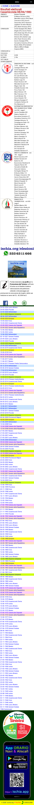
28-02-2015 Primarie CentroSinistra (12, 379)
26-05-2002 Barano (6, 462)
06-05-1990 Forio (6, 534)
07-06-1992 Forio (6, 521)
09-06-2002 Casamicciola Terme (11, 469)
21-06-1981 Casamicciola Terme (11, 570)
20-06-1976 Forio (6, 597)
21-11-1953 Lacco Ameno (9, 673)
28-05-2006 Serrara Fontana (9, 446)
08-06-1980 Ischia (6, 581)
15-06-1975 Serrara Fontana (9, 608)
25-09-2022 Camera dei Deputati (11, 325)
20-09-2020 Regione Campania (10, 343)
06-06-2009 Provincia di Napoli (10, 417)
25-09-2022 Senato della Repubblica (12, 327)
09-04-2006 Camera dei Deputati (11, 442)
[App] (17, 770)
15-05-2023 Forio (6, 321)
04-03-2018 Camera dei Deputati (11, 354)
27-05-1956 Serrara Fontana (9, 671)
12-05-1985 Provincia (7, 561)
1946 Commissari (6, 709)
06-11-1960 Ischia (6, 653)
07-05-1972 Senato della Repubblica (12, 615)
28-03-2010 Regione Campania (10, 415)
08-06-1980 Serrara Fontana (9, 586)
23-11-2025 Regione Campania (10, 314)
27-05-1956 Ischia (6, 666)
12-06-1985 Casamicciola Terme (11, 547)
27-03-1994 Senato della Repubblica (12, 507)
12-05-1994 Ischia (6, 503)
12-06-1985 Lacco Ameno (9, 556)
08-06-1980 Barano (6, 577)
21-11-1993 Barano (6, 509)
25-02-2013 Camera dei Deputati (11, 390)
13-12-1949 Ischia (6, 691)
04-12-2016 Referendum (8, 366)
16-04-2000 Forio (6, 480)
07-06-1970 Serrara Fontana (9, 628)
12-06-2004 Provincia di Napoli (10, 458)
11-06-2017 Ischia (6, 359)
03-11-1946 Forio (6, 700)
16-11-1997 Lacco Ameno (9, 496)
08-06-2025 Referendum (8, 316)
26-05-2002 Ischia (6, 464)
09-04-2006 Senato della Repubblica (12, 444)
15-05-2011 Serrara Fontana (9, 411)
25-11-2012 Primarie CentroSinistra (12, 395)
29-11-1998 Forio (6, 489)
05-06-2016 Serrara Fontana (9, 368)
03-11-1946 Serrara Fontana (9, 707)
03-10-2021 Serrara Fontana (9, 336)
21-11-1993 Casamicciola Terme (11, 512)
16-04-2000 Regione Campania (10, 482)
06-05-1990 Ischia (6, 536)
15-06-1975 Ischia (6, 604)
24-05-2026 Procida (7, 310)
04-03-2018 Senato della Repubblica (12, 357)
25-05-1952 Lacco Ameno (9, 684)
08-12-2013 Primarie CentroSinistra (12, 386)
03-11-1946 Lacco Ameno (9, 705)
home (5, 6)
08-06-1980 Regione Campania (10, 574)
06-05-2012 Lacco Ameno (9, 402)
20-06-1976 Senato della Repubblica (12, 595)
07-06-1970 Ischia (6, 624)
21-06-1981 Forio (6, 572)
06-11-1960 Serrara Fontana (9, 657)
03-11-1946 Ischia (6, 702)
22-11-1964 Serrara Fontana (9, 644)
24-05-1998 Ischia (6, 491)
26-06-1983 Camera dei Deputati (11, 565)
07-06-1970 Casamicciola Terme (11, 622)
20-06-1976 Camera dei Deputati (11, 592)
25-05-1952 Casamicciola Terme (11, 678)
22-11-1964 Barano (6, 633)
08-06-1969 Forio (6, 631)
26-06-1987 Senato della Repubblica (12, 543)
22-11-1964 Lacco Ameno (9, 642)
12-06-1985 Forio (6, 550)
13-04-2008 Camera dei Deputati (11, 426)
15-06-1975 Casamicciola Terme (11, 601)
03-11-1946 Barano (6, 696)
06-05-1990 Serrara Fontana (9, 527)
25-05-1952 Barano (6, 675)
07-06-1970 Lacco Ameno (9, 626)
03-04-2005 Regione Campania (10, 451)
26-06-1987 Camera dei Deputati (11, 541)
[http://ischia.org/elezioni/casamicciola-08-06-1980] (24, 303)
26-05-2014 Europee (7, 384)
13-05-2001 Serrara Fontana (9, 478)
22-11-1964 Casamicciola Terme (11, 635)
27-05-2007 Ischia (6, 435)
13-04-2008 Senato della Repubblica (12, 428)
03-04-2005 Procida (7, 449)
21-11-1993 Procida (7, 514)
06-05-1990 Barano (6, 529)
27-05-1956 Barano (6, 660)
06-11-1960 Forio (6, 651)
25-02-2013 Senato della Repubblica (12, 393)
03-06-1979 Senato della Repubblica (12, 590)
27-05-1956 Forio (6, 664)
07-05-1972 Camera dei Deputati (11, 613)
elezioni (15, 6)
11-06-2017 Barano (6, 361)
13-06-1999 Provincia (7, 487)
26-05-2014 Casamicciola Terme (11, 381)
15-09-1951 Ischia (6, 689)
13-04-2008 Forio (6, 424)
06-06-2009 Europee (7, 420)
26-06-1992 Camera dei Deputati (11, 516)
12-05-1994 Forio (6, 500)
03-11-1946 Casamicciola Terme (11, 698)
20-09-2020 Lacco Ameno (9, 339)
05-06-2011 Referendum (8, 408)
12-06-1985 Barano (6, 545)
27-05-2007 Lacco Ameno (9, 437)
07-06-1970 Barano (6, 619)
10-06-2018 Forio (6, 352)
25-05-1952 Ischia (6, 682)
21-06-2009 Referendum (8, 422)
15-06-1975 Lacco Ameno (9, 606)
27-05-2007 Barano (6, 431)
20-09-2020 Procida (7, 341)
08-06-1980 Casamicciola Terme (11, 579)
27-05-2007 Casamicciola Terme (11, 433)
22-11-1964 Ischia (6, 639)
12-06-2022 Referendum (8, 334)
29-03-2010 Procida (7, 413)
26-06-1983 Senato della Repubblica (12, 568)
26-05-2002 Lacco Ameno (9, 467)
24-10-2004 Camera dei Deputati (11, 453)
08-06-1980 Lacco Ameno (9, 583)
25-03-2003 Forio (6, 460)
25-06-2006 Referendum (8, 440)
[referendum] (17, 725)
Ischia (18, 802)
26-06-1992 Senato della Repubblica (12, 518)
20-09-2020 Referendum (8, 345)
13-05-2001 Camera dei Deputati (11, 471)
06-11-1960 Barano (6, 646)
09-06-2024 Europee (7, 318)
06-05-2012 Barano (6, 404)
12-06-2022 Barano (6, 330)
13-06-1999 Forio (6, 485)
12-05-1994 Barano (6, 498)
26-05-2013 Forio (6, 388)
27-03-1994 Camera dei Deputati (11, 505)
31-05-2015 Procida (7, 375)
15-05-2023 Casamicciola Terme (11, 323)
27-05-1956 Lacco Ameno (9, 669)
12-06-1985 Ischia (6, 552)
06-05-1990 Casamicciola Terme (11, 532)
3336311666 (28, 802)
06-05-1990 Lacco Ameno (9, 525)
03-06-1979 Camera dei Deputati (11, 588)
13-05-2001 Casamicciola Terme (11, 476)
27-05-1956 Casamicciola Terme (11, 662)
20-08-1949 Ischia (6, 693)
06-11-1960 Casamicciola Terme (11, 648)
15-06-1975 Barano (6, 599)
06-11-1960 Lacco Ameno (9, 655)
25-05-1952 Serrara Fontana (9, 687)
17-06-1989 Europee (7, 538)
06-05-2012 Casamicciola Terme (11, 399)
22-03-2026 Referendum (8, 312)
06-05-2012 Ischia (6, 397)
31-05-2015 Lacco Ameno (9, 372)
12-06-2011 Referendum (8, 406)
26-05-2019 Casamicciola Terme (11, 348)
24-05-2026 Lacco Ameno (9, 307)
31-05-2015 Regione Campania (10, 377)
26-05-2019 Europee (7, 350)
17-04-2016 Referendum (8, 370)
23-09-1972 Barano (6, 610)
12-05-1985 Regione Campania (10, 559)
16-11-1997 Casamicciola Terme (11, 494)
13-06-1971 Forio (6, 617)
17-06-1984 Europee (7, 563)
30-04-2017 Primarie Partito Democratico (14, 363)
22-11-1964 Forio (6, 637)
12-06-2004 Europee (7, 455)
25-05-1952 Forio (6, 680)
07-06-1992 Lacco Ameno (9, 523)
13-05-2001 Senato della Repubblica (12, 473)
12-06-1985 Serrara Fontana (9, 554)
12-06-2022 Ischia (6, 332)
